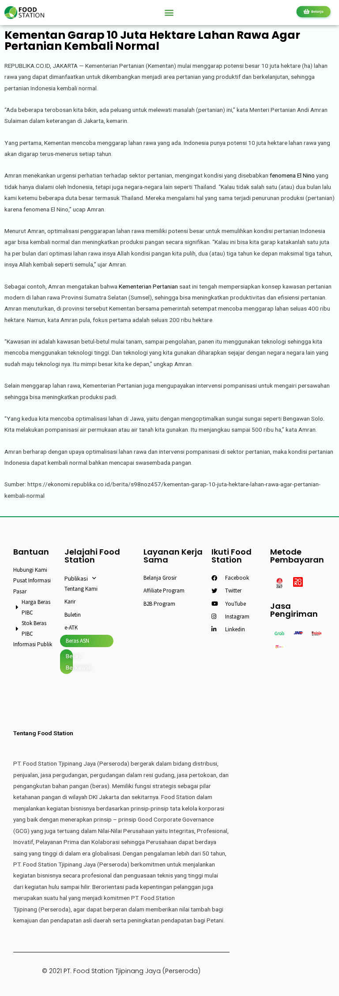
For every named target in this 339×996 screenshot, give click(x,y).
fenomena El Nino (292, 175)
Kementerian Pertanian (148, 286)
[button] (169, 12)
